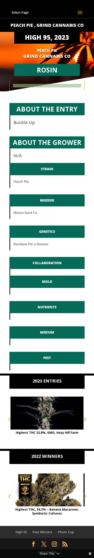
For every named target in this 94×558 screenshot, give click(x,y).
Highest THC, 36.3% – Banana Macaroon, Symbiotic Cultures (47, 511)
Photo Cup (66, 532)
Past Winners (42, 532)
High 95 (21, 532)
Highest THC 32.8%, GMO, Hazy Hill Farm (47, 432)
